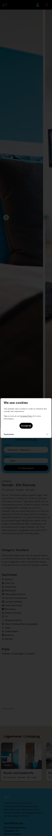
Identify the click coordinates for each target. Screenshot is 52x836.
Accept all (26, 426)
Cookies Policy (26, 416)
